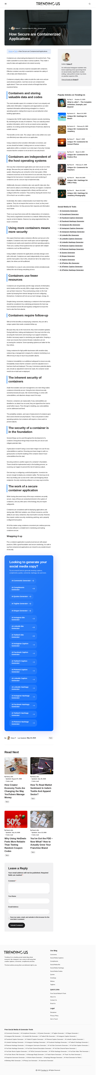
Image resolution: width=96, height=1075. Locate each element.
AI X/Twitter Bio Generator (69, 263)
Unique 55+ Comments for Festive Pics (77, 156)
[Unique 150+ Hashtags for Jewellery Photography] (62, 194)
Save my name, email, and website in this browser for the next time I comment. (29, 918)
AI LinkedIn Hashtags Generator (71, 242)
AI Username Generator (46, 1060)
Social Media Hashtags (57, 968)
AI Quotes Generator (67, 253)
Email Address (13, 907)
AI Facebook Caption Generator (71, 218)
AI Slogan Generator (67, 256)
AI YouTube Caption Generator (79, 1045)
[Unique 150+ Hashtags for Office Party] (62, 181)
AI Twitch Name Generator (53, 1054)
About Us (53, 997)
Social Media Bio (55, 964)
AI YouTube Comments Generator (58, 1045)
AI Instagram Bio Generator (70, 225)
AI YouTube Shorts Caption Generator (15, 1051)
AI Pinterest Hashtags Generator (72, 249)
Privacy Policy (54, 1015)
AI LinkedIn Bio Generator (69, 235)
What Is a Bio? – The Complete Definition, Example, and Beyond (79, 104)
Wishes (52, 981)
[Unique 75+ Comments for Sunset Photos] (62, 142)
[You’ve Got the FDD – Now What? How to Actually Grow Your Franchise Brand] (41, 819)
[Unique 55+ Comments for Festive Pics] (62, 155)
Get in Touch (54, 1019)
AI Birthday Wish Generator (12, 1060)
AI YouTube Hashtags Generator (14, 1048)
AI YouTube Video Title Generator (78, 1051)
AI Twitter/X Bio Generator (47, 1036)
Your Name (12, 896)
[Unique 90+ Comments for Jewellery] (62, 130)
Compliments (54, 961)
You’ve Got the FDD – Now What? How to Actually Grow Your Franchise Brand (41, 843)
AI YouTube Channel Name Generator (64, 1048)
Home (11, 51)
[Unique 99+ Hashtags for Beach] (62, 117)
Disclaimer (53, 1012)
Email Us (53, 1003)
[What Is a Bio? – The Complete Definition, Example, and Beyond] (62, 103)
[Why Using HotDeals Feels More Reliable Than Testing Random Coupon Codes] (15, 819)
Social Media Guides (56, 971)
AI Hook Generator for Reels (72, 1057)
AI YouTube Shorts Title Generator (14, 1054)
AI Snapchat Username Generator (14, 1057)
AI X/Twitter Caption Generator (71, 267)
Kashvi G (72, 113)
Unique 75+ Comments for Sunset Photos (77, 143)
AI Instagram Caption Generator (71, 228)
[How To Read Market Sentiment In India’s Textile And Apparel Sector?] (41, 765)
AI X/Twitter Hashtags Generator (72, 270)
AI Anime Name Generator (34, 1057)
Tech (15, 51)
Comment (12, 881)
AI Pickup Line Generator (29, 1060)
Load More (48, 941)
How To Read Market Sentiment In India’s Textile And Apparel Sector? (41, 790)
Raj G (71, 99)
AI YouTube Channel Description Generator (38, 1048)
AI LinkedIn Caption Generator (71, 239)
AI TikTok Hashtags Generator (58, 1051)
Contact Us (53, 1000)
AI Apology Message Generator (53, 1057)
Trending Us (44, 1070)
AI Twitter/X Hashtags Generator (78, 1042)
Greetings (53, 978)
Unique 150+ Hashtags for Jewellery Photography (77, 194)
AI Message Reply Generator (35, 1054)
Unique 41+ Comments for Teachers (77, 169)
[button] (5, 4)
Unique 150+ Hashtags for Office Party (77, 181)
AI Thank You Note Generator (72, 1054)
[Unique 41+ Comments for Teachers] (62, 168)
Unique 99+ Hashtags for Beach (77, 117)
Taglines (52, 984)
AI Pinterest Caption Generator (71, 246)
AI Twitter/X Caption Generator (34, 1039)
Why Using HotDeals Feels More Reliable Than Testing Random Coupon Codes (15, 844)
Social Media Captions (56, 958)
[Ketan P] (66, 57)
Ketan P (71, 139)
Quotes (52, 974)
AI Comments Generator (69, 211)
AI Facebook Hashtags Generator (72, 221)
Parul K (71, 152)
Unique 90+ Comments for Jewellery (77, 130)
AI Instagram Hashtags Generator (72, 232)
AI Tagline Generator (67, 260)
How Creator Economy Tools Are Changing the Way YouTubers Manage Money (14, 791)
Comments (53, 954)
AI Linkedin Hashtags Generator (14, 1042)
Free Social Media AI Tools (58, 993)
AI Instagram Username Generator (36, 1045)
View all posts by (70, 79)
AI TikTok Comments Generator (38, 1051)
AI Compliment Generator (69, 214)
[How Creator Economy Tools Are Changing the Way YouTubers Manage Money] (15, 765)
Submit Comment (16, 925)
